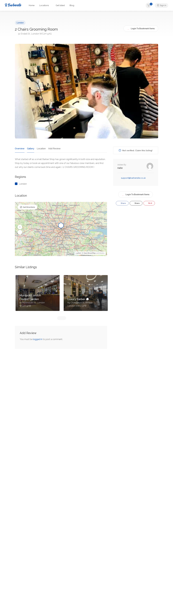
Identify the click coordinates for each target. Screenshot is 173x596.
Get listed (60, 5)
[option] (38, 295)
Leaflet (78, 253)
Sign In (162, 5)
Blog (72, 5)
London (20, 23)
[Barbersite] (13, 4)
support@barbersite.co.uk (133, 178)
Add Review (54, 148)
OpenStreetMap (90, 253)
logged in (37, 339)
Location (41, 148)
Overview (19, 148)
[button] (20, 227)
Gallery (30, 148)
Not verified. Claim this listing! (137, 150)
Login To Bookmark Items (137, 194)
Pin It (150, 203)
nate (120, 167)
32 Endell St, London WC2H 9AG (34, 33)
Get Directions (29, 207)
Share (123, 203)
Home (31, 5)
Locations (44, 5)
